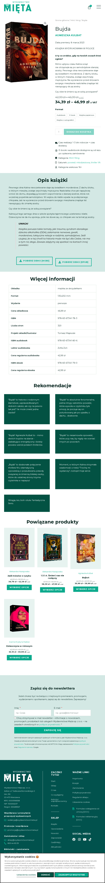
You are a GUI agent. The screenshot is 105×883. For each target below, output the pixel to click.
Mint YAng (75, 20)
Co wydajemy (57, 795)
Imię (16, 708)
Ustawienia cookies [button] (26, 875)
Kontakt (54, 806)
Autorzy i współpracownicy (59, 800)
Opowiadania (57, 829)
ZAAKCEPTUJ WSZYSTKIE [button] (71, 875)
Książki (54, 824)
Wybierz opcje (19, 587)
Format (59, 109)
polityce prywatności (49, 724)
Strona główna (62, 20)
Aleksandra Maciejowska (19, 571)
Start (53, 781)
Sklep (53, 786)
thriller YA (95, 162)
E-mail (57, 708)
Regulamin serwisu (25, 747)
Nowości (55, 833)
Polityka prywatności (81, 744)
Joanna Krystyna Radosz (19, 642)
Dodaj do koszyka (79, 132)
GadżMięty (55, 842)
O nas (53, 790)
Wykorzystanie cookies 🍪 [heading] (22, 856)
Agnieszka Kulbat (68, 35)
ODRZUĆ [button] (45, 875)
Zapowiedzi (56, 838)
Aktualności (56, 847)
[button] (45, 23)
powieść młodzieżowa (79, 162)
